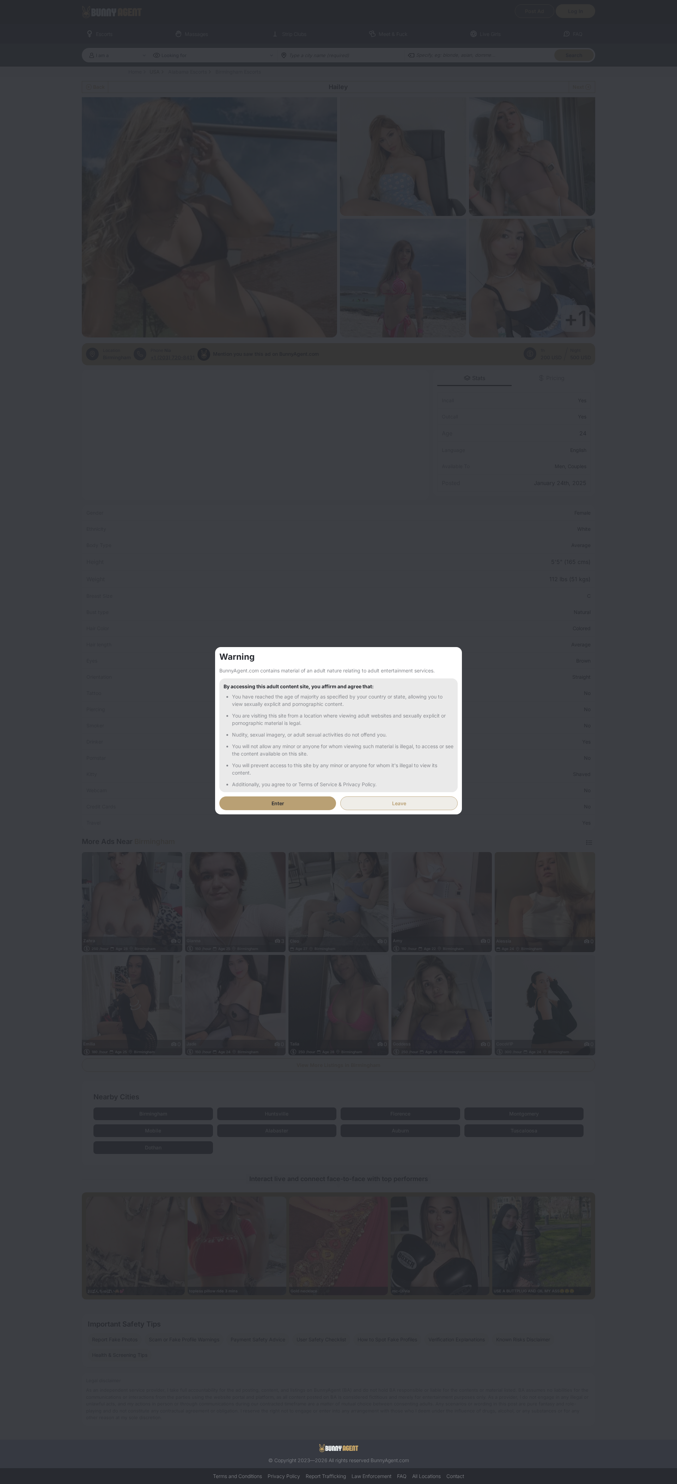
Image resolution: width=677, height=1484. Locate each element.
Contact (455, 1476)
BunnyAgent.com (390, 1460)
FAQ (402, 1476)
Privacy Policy (284, 1476)
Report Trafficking (326, 1476)
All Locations (426, 1476)
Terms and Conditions (237, 1476)
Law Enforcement (371, 1476)
